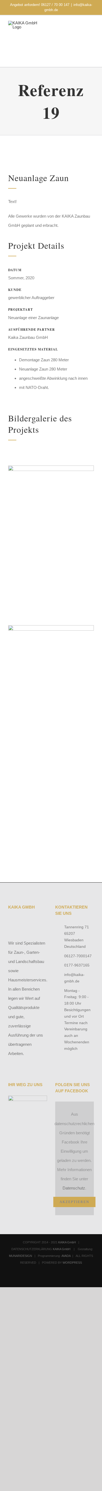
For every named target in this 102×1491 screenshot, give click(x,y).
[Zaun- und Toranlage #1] (51, 627)
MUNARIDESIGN (20, 1255)
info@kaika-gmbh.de (74, 977)
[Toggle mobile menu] (91, 30)
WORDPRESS (72, 1262)
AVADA (66, 1255)
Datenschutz (74, 1188)
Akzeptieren (74, 1202)
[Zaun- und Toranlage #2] (51, 467)
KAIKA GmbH (67, 1242)
